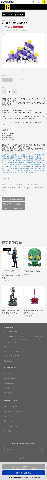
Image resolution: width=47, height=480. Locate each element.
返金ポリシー (9, 416)
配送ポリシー (9, 421)
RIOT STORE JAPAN (11, 356)
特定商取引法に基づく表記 (14, 411)
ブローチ (7, 80)
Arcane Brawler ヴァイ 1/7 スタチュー (12, 311)
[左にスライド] (18, 70)
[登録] (40, 449)
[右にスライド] (28, 70)
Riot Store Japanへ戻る (14, 14)
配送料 (8, 30)
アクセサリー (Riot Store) (13, 204)
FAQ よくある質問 (11, 406)
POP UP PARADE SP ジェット (12, 276)
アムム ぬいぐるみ (32, 271)
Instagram (8, 393)
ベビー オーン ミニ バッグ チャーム (34, 311)
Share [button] (6, 178)
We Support (9, 383)
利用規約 (7, 431)
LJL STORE (8, 360)
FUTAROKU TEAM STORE (14, 351)
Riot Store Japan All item (13, 199)
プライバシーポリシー (12, 426)
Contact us (8, 436)
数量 (3, 87)
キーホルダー (21, 80)
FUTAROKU (8, 347)
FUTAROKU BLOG (11, 378)
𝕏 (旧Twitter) (9, 388)
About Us (8, 373)
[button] (34, 2)
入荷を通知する (25, 473)
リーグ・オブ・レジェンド (13, 208)
